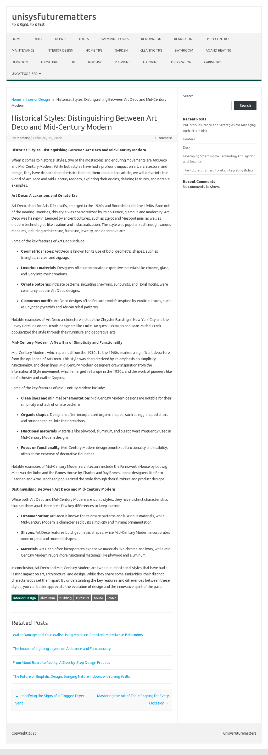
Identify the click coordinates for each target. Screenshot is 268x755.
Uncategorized (25, 73)
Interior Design (60, 50)
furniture (83, 598)
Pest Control (218, 39)
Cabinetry (212, 62)
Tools (83, 39)
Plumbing (123, 62)
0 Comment (163, 138)
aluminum (47, 598)
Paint (38, 39)
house (98, 598)
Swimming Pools (115, 39)
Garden (121, 50)
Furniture (49, 62)
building (65, 598)
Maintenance (23, 50)
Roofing (95, 62)
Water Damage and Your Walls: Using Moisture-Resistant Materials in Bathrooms (78, 635)
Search (188, 96)
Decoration (181, 62)
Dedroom (20, 62)
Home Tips (94, 50)
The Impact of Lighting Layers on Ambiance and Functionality (62, 649)
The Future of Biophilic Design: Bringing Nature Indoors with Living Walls (71, 676)
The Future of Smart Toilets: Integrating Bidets (218, 170)
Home (16, 39)
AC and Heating (218, 50)
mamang (23, 138)
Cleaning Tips (151, 50)
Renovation (151, 39)
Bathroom (184, 50)
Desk (186, 147)
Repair (60, 39)
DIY (73, 62)
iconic (112, 598)
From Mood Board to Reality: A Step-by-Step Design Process (61, 662)
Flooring (151, 62)
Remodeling (184, 39)
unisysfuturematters (54, 16)
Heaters (189, 139)
